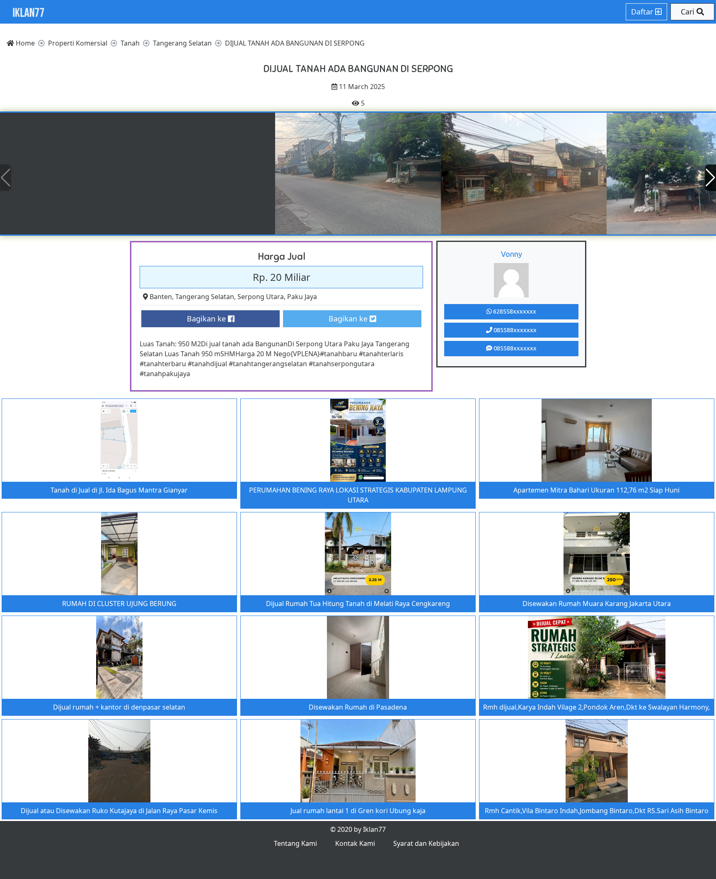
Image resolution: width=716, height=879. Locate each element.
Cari (689, 12)
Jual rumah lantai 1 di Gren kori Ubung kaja (358, 810)
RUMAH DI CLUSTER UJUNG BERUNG (119, 603)
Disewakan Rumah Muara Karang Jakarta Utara (596, 603)
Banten (161, 296)
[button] (710, 177)
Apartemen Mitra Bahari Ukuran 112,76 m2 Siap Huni (596, 490)
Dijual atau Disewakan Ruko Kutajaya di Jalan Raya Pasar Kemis (119, 810)
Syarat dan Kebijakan (426, 843)
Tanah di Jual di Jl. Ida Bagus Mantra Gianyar (119, 490)
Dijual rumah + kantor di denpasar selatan (119, 707)
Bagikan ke (207, 319)
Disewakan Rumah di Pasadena (358, 707)
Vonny (511, 254)
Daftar (643, 12)
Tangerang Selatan (204, 296)
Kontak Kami (355, 843)
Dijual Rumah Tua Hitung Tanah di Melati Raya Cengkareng (358, 603)
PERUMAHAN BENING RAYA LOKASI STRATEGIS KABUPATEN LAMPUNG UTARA (358, 495)
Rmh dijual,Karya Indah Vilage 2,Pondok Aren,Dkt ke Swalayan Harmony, (596, 707)
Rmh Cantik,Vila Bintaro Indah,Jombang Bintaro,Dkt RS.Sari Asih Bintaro (597, 810)
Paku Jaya (302, 296)
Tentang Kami (295, 843)
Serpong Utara (260, 296)
